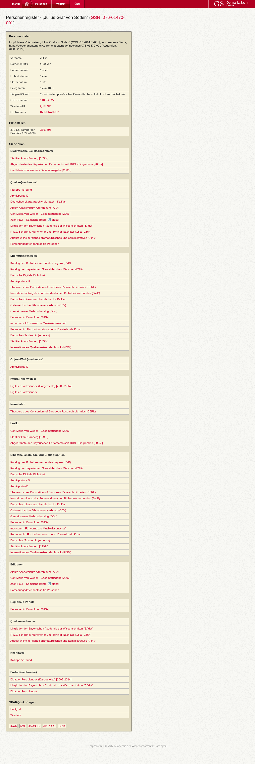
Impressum (96, 746)
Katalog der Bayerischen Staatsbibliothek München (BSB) (46, 269)
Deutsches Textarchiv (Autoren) (30, 335)
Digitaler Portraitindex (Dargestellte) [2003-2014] (41, 386)
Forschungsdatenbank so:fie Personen (34, 243)
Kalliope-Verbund (21, 189)
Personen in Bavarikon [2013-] (29, 317)
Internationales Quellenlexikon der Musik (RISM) (40, 347)
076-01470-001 (50, 112)
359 (42, 129)
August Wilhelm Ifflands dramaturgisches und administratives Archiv (52, 237)
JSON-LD (34, 725)
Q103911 (46, 106)
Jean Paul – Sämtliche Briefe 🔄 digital (34, 219)
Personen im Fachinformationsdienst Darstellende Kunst (45, 329)
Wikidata (15, 715)
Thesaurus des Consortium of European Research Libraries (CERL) (53, 287)
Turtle (62, 725)
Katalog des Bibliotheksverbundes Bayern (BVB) (40, 263)
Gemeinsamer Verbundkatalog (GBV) (33, 311)
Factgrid (15, 709)
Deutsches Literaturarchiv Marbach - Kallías (38, 201)
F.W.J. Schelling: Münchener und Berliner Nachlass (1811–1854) (50, 231)
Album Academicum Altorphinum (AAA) (34, 207)
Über (77, 3)
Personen (41, 3)
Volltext (60, 3)
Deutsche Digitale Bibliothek (27, 275)
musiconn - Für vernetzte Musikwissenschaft (38, 323)
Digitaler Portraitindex (23, 392)
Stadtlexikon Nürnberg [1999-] (29, 158)
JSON (13, 725)
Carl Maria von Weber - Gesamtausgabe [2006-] (40, 170)
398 (49, 129)
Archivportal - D (20, 281)
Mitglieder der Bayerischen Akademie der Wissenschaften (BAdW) (51, 225)
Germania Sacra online (237, 4)
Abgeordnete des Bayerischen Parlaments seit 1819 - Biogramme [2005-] (56, 164)
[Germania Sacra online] (26, 4)
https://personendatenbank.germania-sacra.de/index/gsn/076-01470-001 (55, 45)
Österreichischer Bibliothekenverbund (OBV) (38, 305)
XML (23, 725)
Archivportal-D (19, 195)
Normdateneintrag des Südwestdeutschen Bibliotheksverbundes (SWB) (55, 293)
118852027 (47, 100)
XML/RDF (49, 725)
